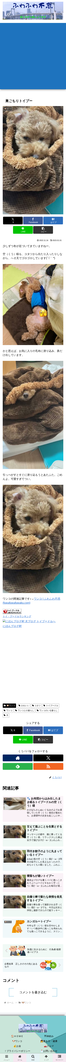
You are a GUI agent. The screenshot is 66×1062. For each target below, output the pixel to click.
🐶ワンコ (10, 705)
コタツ (38, 705)
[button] (43, 230)
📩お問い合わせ (48, 1051)
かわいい (25, 705)
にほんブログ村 (12, 626)
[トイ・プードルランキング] (12, 611)
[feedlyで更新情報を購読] (18, 766)
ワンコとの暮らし (26, 710)
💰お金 (17, 1046)
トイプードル (52, 705)
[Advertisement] (33, 56)
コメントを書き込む (33, 992)
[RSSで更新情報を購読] (48, 766)
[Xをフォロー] (48, 758)
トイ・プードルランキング (17, 616)
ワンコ (9, 710)
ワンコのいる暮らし (48, 710)
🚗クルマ (49, 1046)
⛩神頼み (49, 1036)
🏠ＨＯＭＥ (17, 1036)
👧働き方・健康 (48, 1041)
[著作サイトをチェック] (18, 758)
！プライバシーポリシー (17, 1051)
